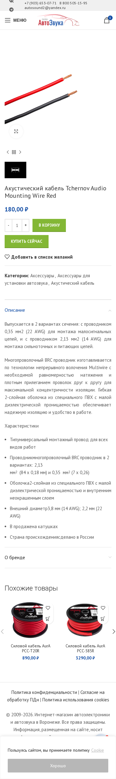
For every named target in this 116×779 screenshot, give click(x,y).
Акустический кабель (72, 283)
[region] (58, 757)
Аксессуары (42, 276)
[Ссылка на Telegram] (11, 10)
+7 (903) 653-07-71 (40, 3)
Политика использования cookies (75, 700)
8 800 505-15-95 (73, 3)
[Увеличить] (16, 131)
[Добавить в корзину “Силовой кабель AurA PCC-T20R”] (48, 618)
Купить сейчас (26, 241)
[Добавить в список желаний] (48, 607)
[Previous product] (8, 152)
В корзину (49, 225)
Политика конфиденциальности (44, 692)
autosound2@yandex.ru (45, 7)
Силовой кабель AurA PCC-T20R (30, 648)
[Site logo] (58, 20)
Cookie (97, 750)
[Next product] (20, 152)
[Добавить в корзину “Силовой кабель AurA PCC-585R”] (102, 618)
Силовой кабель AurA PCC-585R (85, 648)
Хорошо (58, 765)
